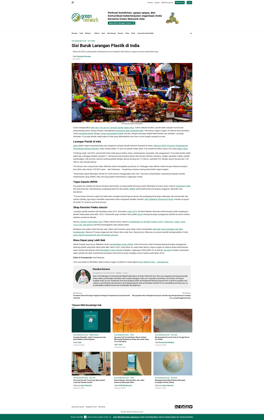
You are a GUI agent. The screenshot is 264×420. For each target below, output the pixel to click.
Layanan (157, 2)
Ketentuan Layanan (78, 407)
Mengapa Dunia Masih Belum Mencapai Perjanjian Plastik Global (172, 363)
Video (127, 33)
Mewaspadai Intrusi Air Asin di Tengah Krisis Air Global (172, 320)
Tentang (150, 2)
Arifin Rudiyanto (125, 385)
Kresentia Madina (166, 342)
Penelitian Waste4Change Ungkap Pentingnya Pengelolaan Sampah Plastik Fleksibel (101, 295)
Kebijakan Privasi (91, 407)
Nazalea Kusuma (84, 56)
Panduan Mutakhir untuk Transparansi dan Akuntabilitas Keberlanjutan (91, 320)
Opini (103, 33)
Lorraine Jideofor (84, 385)
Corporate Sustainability (145, 33)
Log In (189, 2)
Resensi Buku (93, 334)
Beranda (74, 33)
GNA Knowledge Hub (79, 40)
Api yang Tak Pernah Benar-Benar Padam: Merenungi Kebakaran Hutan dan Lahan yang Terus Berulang (132, 320)
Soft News (91, 40)
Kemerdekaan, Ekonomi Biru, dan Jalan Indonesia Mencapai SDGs (132, 363)
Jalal (79, 342)
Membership (180, 2)
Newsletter (101, 407)
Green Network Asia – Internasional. (153, 262)
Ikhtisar (97, 33)
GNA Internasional (167, 2)
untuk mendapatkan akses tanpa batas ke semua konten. (153, 417)
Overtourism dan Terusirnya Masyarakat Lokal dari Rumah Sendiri (91, 363)
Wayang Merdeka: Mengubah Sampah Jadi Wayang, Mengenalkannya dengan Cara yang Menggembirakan (161, 295)
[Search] (191, 33)
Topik (81, 33)
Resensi (120, 33)
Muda (133, 33)
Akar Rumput (111, 33)
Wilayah (87, 33)
